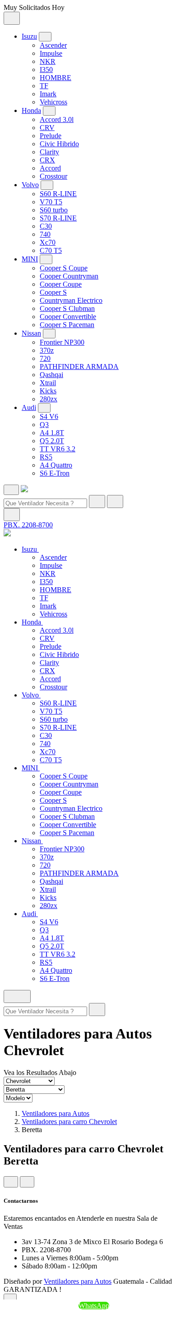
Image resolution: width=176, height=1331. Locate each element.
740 (45, 234)
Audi (29, 407)
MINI (30, 259)
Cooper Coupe (61, 284)
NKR (48, 61)
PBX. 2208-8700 (28, 525)
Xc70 (48, 242)
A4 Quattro (56, 465)
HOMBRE (55, 77)
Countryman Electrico (71, 300)
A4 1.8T (52, 432)
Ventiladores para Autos (55, 1113)
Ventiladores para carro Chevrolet (69, 1121)
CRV (47, 127)
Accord (50, 168)
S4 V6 (49, 416)
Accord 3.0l (57, 119)
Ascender (53, 45)
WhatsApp (94, 1305)
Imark (48, 94)
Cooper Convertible (68, 316)
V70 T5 (51, 202)
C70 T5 (51, 250)
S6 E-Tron (54, 473)
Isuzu (29, 36)
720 (45, 358)
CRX (47, 160)
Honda (31, 110)
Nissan (31, 333)
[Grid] (11, 1181)
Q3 (44, 424)
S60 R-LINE (58, 194)
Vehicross (53, 102)
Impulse (51, 53)
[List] (27, 1181)
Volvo (30, 185)
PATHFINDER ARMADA (79, 366)
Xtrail (48, 383)
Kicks (48, 391)
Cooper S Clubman (67, 308)
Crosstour (53, 176)
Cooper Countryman (69, 276)
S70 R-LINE (58, 218)
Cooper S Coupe (64, 268)
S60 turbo (54, 210)
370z (47, 350)
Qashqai (51, 374)
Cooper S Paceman (67, 324)
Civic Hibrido (59, 144)
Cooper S (53, 292)
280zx (48, 399)
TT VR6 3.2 (57, 449)
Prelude (50, 135)
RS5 (46, 457)
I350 (46, 69)
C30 (46, 226)
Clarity (49, 152)
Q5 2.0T (52, 441)
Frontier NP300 (62, 342)
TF (44, 86)
